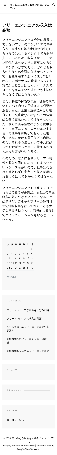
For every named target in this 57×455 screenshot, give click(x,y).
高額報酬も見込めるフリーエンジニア (28, 351)
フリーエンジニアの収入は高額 (24, 319)
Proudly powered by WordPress (19, 446)
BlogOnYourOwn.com (28, 449)
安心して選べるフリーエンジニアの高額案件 (28, 329)
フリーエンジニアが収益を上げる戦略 (28, 310)
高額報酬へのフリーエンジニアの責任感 (28, 341)
